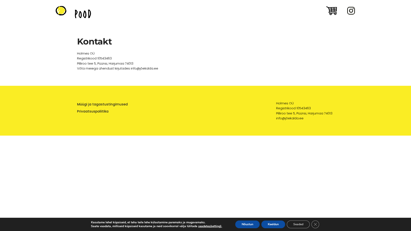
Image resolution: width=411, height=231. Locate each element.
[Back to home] (61, 10)
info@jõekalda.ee (290, 118)
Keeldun (273, 224)
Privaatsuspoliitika (93, 111)
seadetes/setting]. (210, 226)
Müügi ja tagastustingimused (102, 104)
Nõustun (247, 224)
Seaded (298, 224)
